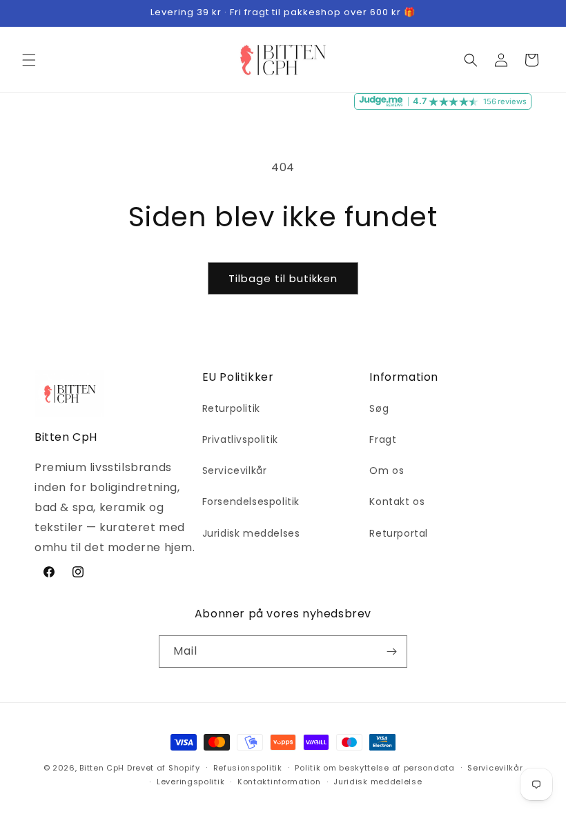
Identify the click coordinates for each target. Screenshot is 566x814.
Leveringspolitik (190, 781)
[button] (29, 60)
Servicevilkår (234, 470)
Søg (379, 408)
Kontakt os (396, 501)
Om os (386, 470)
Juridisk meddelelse (377, 781)
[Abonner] (391, 651)
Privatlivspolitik (240, 439)
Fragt (382, 439)
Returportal (398, 533)
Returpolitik (231, 408)
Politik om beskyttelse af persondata (374, 767)
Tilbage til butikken (283, 278)
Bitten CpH (101, 767)
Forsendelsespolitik (251, 501)
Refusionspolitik (247, 767)
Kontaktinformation (279, 781)
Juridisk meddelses (251, 533)
